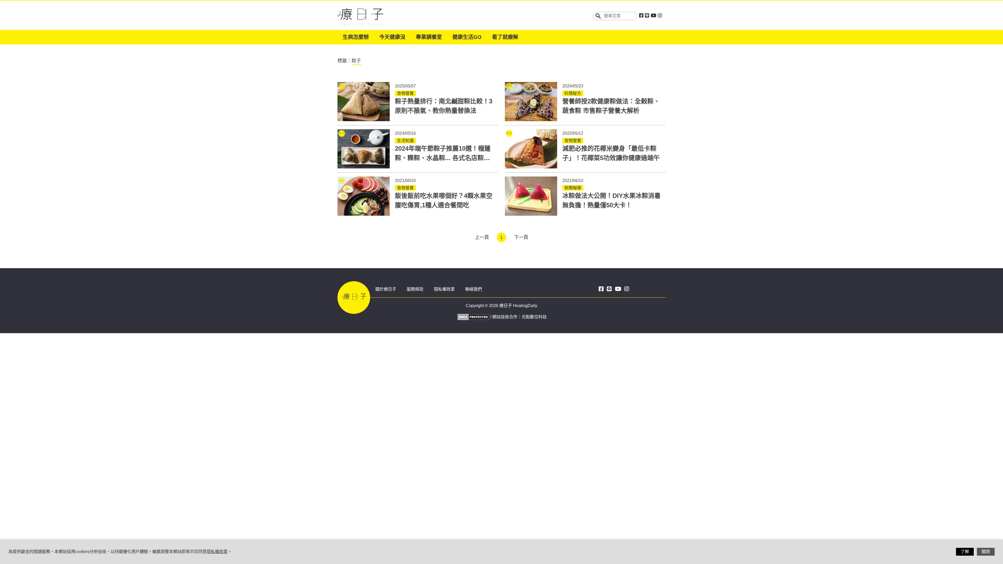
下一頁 (521, 237)
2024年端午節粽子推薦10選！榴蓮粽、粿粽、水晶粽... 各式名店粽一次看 (443, 158)
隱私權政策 (444, 289)
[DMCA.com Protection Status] (472, 316)
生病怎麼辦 (356, 37)
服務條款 (415, 289)
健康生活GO (467, 37)
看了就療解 (505, 37)
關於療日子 (385, 289)
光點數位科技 (534, 317)
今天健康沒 (392, 37)
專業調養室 (429, 37)
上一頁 (482, 237)
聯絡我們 (473, 289)
